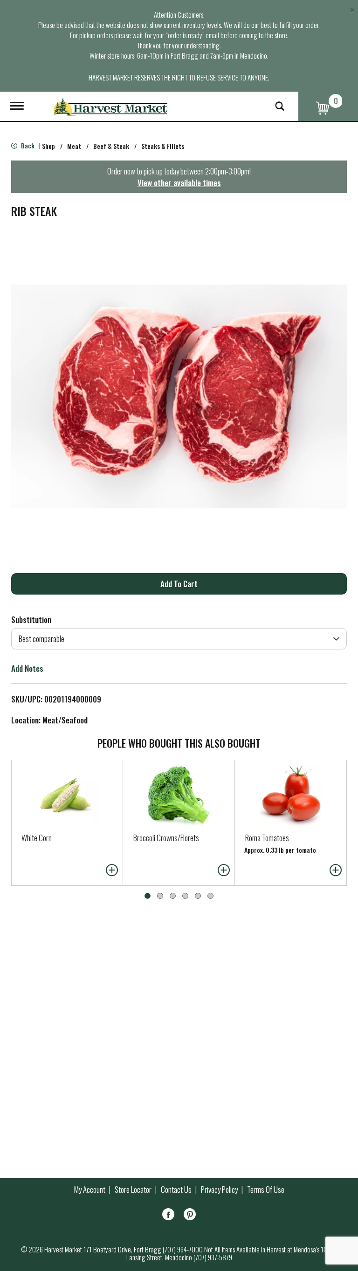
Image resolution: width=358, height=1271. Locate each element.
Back (27, 145)
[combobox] (179, 639)
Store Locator (133, 1189)
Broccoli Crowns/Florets (166, 837)
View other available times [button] (179, 182)
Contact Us (176, 1189)
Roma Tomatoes (267, 837)
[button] (179, 584)
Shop (48, 146)
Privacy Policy (219, 1189)
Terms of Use (265, 1189)
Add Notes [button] (27, 668)
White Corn (36, 837)
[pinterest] (190, 1216)
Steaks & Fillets (162, 146)
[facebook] (168, 1216)
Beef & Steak (111, 146)
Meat (74, 146)
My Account (89, 1189)
